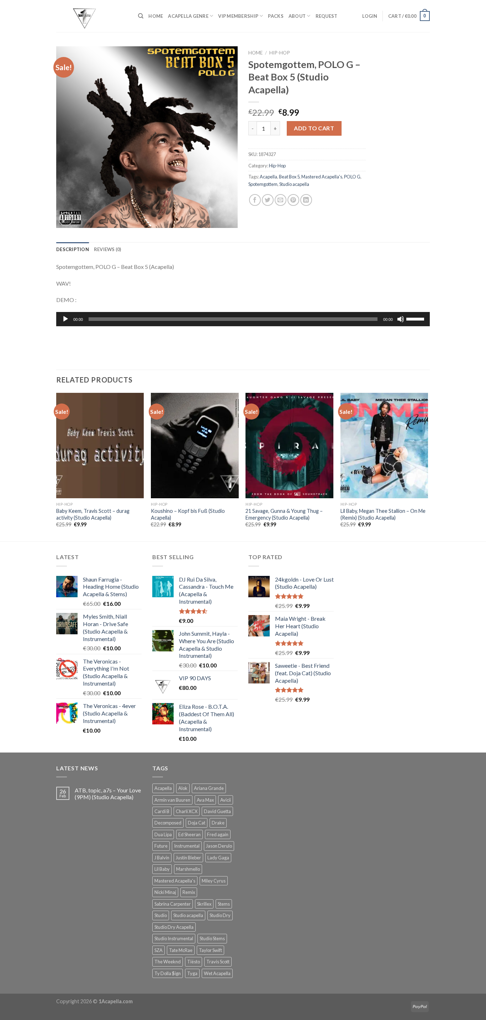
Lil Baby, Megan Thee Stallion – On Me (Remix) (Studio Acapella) (383, 514)
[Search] (140, 16)
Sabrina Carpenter (172, 904)
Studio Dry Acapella (174, 927)
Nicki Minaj (165, 892)
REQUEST (327, 16)
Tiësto (193, 961)
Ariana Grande (209, 788)
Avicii (225, 800)
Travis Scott (217, 961)
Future (161, 846)
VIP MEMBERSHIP (238, 16)
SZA (158, 950)
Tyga (192, 973)
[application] (243, 319)
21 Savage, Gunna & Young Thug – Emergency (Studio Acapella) (284, 514)
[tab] (72, 249)
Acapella (268, 176)
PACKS (275, 16)
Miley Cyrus (214, 881)
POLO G (352, 176)
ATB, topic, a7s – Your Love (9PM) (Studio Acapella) (108, 793)
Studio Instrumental (173, 938)
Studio (160, 915)
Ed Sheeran (189, 834)
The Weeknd (167, 961)
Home (255, 53)
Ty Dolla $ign (167, 973)
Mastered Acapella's (321, 176)
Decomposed (167, 823)
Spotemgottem (263, 184)
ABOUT (297, 16)
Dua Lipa (163, 834)
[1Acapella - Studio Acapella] (91, 16)
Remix (189, 892)
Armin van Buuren (172, 800)
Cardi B (161, 811)
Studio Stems (212, 938)
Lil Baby (162, 869)
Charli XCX (186, 811)
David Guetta (217, 811)
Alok (182, 788)
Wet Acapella (217, 973)
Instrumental (187, 846)
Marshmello (188, 869)
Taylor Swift (210, 950)
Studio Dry (220, 915)
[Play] (65, 319)
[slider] (416, 318)
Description (72, 249)
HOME (155, 16)
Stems (224, 904)
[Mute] (400, 319)
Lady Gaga (218, 857)
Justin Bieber (188, 857)
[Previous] (56, 466)
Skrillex (204, 904)
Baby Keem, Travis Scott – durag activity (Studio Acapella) (93, 514)
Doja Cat (196, 823)
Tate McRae (180, 950)
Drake (218, 823)
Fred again (217, 834)
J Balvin (161, 857)
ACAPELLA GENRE (188, 16)
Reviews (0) (107, 249)
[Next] (427, 466)
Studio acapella (294, 184)
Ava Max (205, 800)
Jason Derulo (219, 846)
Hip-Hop (279, 53)
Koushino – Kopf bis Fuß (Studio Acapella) (188, 514)
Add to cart (314, 128)
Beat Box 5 (289, 176)
